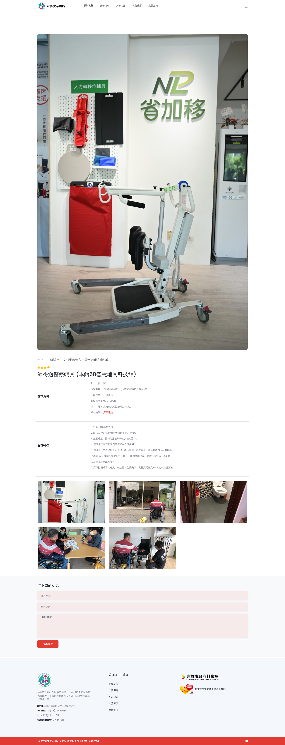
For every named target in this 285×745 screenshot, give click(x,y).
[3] (214, 502)
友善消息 (104, 5)
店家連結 (108, 412)
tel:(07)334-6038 (56, 710)
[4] (71, 548)
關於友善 (88, 5)
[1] (71, 502)
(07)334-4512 (51, 715)
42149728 (58, 720)
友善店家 (121, 5)
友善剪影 (137, 5)
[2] (142, 502)
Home (40, 359)
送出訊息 (48, 644)
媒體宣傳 (153, 5)
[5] (142, 548)
